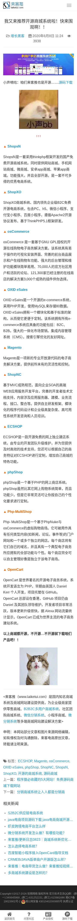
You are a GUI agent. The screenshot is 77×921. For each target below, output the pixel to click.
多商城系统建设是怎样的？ (28, 873)
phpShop (15, 472)
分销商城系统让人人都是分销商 (41, 792)
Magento (14, 347)
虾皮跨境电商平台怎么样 (27, 826)
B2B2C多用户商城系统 (41, 709)
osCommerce (18, 231)
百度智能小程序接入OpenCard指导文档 (38, 853)
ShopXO (14, 192)
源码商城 (50, 773)
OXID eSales (17, 289)
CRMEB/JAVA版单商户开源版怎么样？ (37, 859)
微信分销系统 (34, 715)
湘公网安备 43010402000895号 (43, 901)
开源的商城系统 (30, 773)
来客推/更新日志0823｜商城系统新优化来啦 (41, 839)
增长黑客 (17, 36)
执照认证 (68, 901)
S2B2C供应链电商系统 (25, 813)
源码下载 (66, 82)
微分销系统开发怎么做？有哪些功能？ (37, 833)
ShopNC (14, 374)
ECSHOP (14, 426)
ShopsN (14, 146)
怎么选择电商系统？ (23, 846)
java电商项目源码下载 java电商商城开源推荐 (41, 819)
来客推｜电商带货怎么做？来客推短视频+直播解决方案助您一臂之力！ (41, 866)
